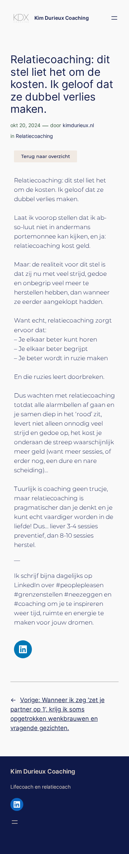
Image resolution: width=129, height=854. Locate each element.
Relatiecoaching (34, 136)
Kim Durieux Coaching (61, 18)
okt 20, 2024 (25, 125)
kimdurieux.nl (78, 125)
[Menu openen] (114, 18)
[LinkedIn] (16, 804)
